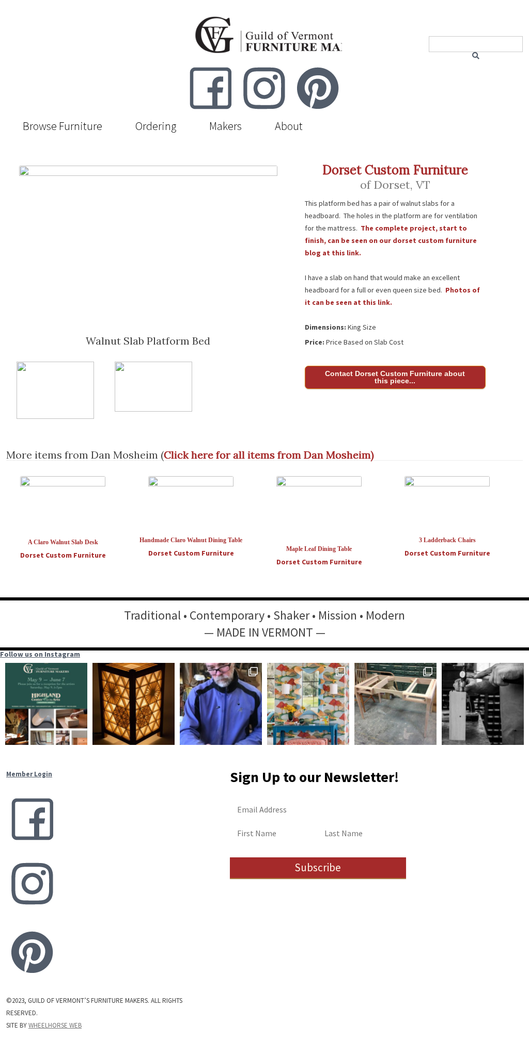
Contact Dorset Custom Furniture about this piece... (395, 377)
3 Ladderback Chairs (447, 540)
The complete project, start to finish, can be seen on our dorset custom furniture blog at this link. (391, 240)
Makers (225, 126)
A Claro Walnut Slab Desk (63, 542)
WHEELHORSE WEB (55, 1025)
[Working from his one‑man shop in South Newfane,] (221, 704)
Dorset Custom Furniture (395, 170)
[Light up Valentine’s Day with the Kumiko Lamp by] (133, 704)
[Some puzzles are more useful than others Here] (395, 704)
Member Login (29, 774)
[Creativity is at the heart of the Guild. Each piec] (483, 704)
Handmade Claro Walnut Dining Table (190, 540)
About (289, 126)
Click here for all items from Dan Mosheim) (269, 454)
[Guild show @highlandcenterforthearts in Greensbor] (46, 704)
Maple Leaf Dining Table (319, 548)
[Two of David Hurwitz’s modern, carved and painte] (308, 704)
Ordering (155, 126)
